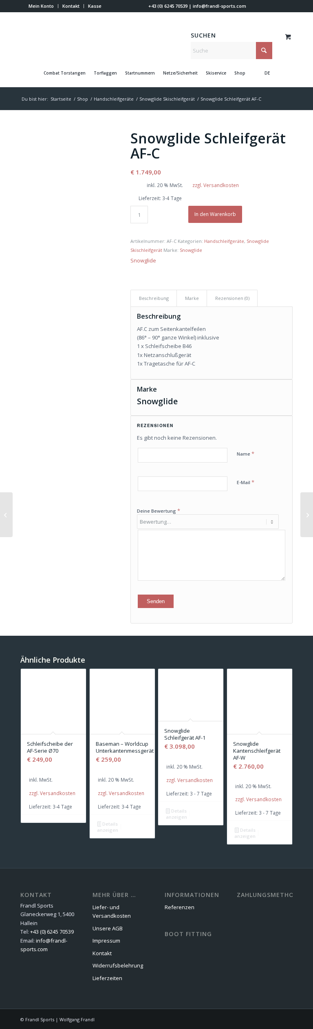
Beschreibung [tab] (154, 298)
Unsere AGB (108, 928)
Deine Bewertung (158, 510)
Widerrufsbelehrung (118, 965)
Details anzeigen (107, 827)
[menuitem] (41, 6)
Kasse (94, 6)
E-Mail (245, 482)
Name (245, 453)
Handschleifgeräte (224, 241)
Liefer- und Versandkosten (112, 911)
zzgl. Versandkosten (215, 185)
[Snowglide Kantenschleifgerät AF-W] (6, 514)
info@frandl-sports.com (219, 6)
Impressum (106, 940)
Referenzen (179, 907)
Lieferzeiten (107, 978)
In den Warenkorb (215, 214)
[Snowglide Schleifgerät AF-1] (306, 514)
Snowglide (191, 250)
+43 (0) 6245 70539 (167, 6)
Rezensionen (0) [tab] (232, 298)
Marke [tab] (192, 298)
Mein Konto (41, 6)
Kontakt (70, 6)
